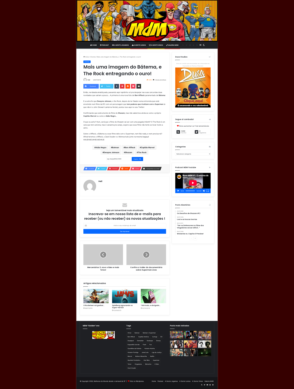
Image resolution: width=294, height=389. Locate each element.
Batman (115, 147)
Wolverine (148, 364)
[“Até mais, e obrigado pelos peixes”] (153, 296)
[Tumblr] (116, 86)
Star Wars (147, 360)
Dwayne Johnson (111, 152)
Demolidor (140, 340)
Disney (158, 340)
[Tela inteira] (207, 191)
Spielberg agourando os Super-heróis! (122, 306)
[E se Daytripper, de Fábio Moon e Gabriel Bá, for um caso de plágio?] (204, 344)
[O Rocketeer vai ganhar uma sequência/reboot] (96, 296)
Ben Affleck (130, 147)
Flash (144, 344)
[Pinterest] (122, 86)
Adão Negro (101, 147)
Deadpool (131, 340)
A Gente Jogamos (121, 45)
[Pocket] (133, 86)
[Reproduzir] (178, 191)
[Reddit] (127, 86)
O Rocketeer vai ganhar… (93, 305)
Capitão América (143, 337)
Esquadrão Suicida (134, 344)
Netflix (152, 356)
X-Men (157, 364)
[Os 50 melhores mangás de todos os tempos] (190, 344)
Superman (156, 360)
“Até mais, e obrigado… (150, 305)
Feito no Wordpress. (137, 381)
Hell (89, 80)
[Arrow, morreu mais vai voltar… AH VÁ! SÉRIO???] (204, 352)
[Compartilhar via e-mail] (138, 86)
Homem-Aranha (149, 348)
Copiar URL (137, 159)
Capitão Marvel (147, 147)
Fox (150, 344)
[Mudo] (204, 191)
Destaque (150, 340)
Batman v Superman (149, 333)
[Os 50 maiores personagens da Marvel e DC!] (176, 334)
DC (161, 337)
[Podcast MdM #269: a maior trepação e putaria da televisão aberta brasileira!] (204, 335)
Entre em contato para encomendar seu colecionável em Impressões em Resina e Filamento (193, 65)
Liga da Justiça (156, 352)
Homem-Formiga (133, 352)
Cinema (92, 57)
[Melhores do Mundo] (147, 21)
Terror (129, 364)
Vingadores (138, 364)
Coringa (154, 337)
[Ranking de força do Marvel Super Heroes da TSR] (190, 334)
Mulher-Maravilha (141, 356)
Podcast (105, 45)
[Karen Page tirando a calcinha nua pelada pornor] (190, 352)
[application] (193, 183)
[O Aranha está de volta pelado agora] (176, 352)
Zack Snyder (132, 368)
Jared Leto (145, 352)
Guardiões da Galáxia (134, 348)
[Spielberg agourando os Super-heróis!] (124, 296)
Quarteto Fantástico (134, 360)
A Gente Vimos (157, 45)
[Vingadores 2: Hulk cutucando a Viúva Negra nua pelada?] (176, 344)
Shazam (128, 152)
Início (87, 57)
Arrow (129, 333)
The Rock (142, 152)
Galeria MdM (173, 45)
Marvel (130, 356)
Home (94, 45)
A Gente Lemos (139, 45)
